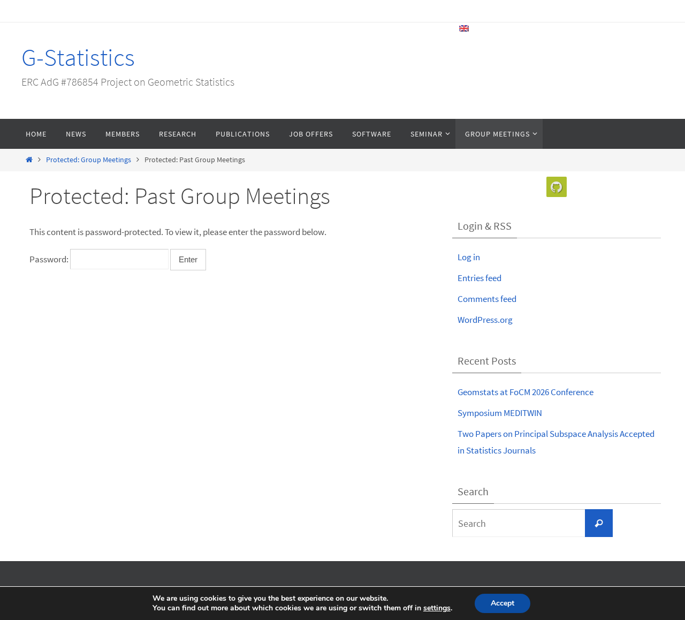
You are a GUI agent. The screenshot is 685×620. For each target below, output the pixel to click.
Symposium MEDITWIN (500, 413)
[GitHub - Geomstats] (556, 187)
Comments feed (487, 299)
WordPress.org (485, 320)
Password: (49, 259)
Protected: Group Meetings (88, 159)
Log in (469, 257)
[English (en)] (464, 28)
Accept (502, 603)
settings (437, 608)
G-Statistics (78, 57)
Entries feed (479, 278)
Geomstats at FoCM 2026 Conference (525, 392)
